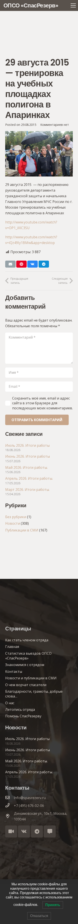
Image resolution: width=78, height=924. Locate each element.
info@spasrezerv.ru (30, 797)
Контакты (13, 671)
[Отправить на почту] (10, 264)
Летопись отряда (20, 709)
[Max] (50, 831)
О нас (9, 703)
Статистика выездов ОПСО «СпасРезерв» (28, 656)
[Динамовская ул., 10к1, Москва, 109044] (9, 816)
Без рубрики (15, 516)
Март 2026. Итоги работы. (27, 489)
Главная (12, 646)
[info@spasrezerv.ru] (9, 798)
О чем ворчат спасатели (25, 684)
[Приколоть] (21, 264)
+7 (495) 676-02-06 (29, 805)
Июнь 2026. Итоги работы (27, 456)
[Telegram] (37, 831)
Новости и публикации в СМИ (31, 678)
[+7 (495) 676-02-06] (9, 805)
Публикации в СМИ (21, 530)
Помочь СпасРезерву (23, 716)
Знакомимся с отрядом (24, 664)
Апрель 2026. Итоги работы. (29, 478)
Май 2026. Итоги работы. (26, 467)
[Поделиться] (32, 264)
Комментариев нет (54, 125)
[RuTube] (11, 831)
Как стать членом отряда (26, 640)
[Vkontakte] (24, 831)
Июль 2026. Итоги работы (27, 445)
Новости (12, 523)
